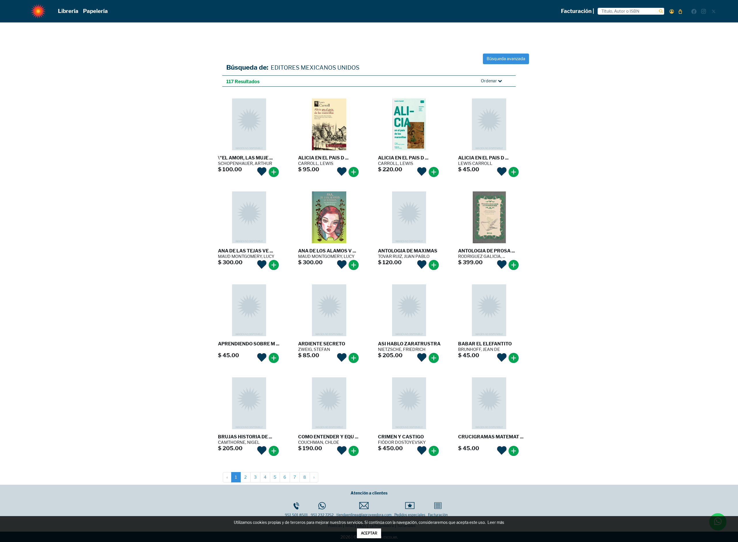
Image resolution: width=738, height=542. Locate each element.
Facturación (438, 515)
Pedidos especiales (409, 515)
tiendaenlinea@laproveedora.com (363, 515)
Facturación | (577, 11)
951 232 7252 (322, 515)
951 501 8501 (296, 515)
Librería (68, 11)
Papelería (95, 11)
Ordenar (489, 80)
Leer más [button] (495, 522)
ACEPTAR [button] (369, 533)
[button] (671, 11)
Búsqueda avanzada (506, 58)
